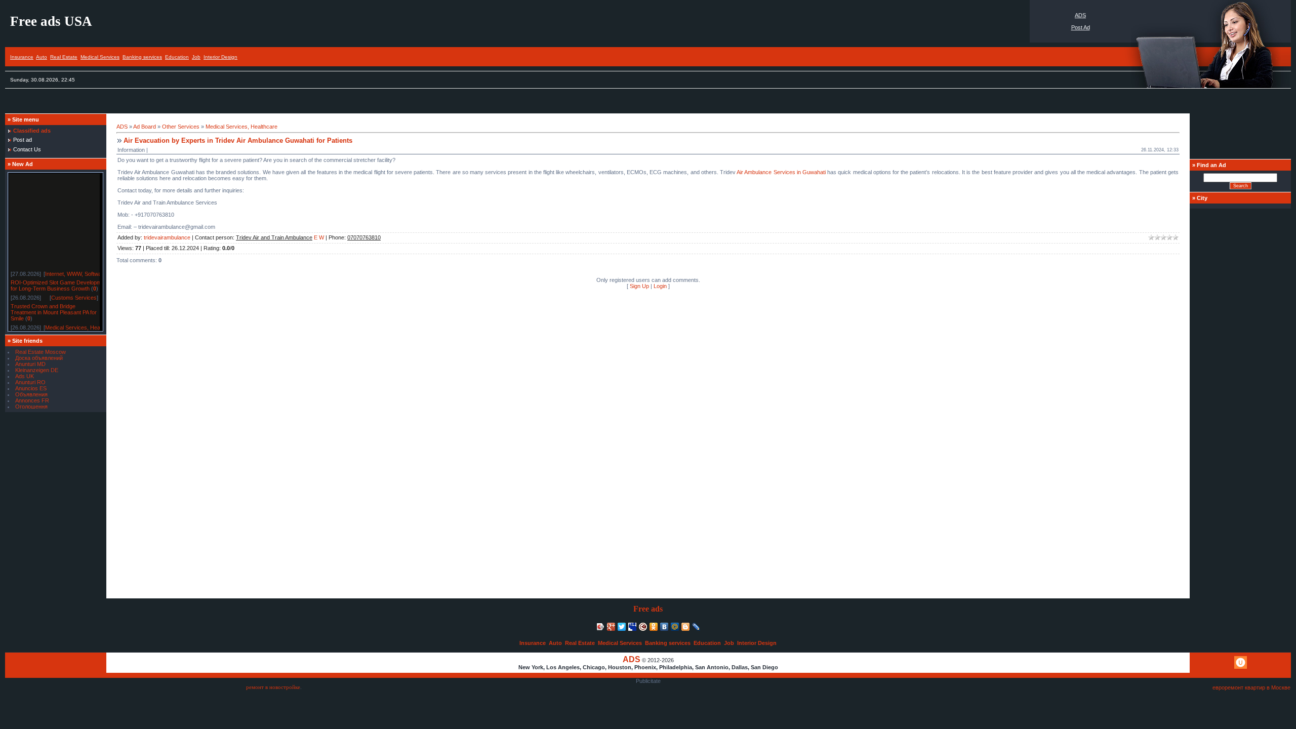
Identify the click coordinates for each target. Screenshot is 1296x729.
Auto (41, 57)
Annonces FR (32, 400)
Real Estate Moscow (40, 352)
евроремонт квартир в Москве (1251, 687)
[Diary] (643, 626)
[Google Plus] (611, 626)
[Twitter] (622, 626)
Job (196, 57)
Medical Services (99, 57)
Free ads (648, 608)
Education (177, 57)
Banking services (142, 57)
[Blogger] (685, 626)
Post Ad (1080, 27)
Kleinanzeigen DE (36, 370)
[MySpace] (632, 626)
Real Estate (63, 57)
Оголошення (31, 406)
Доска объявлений (39, 358)
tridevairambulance (167, 237)
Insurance (21, 57)
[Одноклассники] (654, 626)
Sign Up (639, 286)
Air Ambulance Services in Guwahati (781, 172)
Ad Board (144, 127)
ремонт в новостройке (273, 687)
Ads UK (24, 376)
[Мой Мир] (675, 626)
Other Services (180, 127)
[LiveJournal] (696, 626)
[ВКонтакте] (664, 626)
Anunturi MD (30, 364)
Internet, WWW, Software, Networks (89, 271)
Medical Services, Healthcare (81, 325)
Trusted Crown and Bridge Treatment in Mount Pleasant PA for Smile (54, 310)
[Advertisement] (189, 103)
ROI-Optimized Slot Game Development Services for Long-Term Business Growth (71, 283)
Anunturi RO (30, 382)
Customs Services (74, 295)
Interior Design (220, 57)
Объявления (31, 394)
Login (660, 286)
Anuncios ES (31, 388)
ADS (1080, 15)
